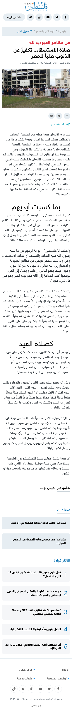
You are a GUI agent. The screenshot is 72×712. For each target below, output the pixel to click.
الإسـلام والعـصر (45, 31)
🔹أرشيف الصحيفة (58, 679)
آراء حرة (66, 670)
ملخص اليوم (14, 17)
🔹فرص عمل (27, 670)
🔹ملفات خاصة (26, 679)
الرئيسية (62, 31)
